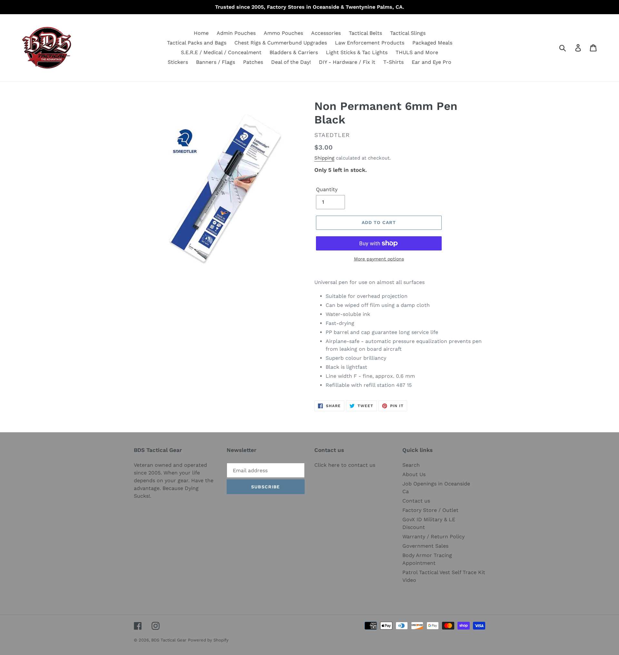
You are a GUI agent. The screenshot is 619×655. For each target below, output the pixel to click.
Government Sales (425, 546)
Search (411, 465)
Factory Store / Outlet (430, 510)
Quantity (327, 189)
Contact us (416, 501)
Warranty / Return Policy (433, 536)
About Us (414, 474)
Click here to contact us (344, 465)
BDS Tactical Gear (168, 640)
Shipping (324, 158)
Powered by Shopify (208, 640)
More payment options (379, 258)
